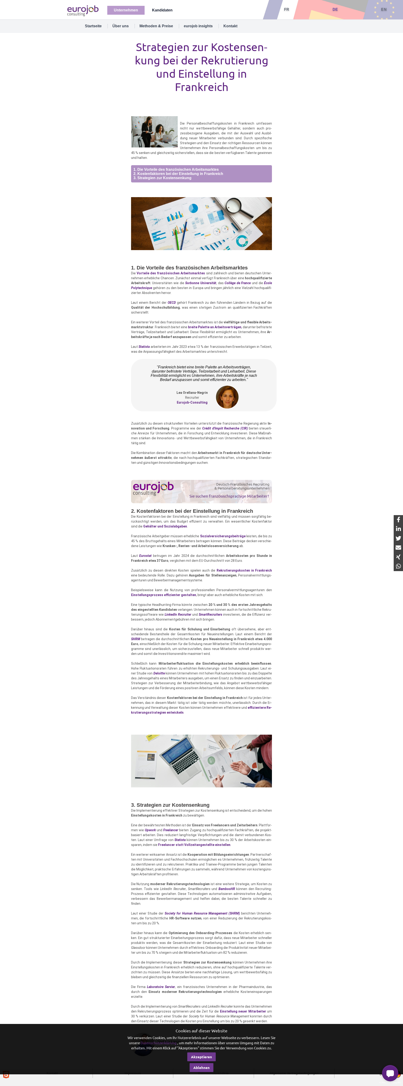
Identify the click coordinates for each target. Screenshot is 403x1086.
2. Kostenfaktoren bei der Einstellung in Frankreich (178, 174)
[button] (390, 1073)
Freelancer (170, 830)
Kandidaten (162, 10)
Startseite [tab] (93, 26)
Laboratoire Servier (161, 987)
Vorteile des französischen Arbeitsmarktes (171, 273)
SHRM (135, 639)
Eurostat (145, 556)
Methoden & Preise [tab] (156, 26)
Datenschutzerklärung (159, 1043)
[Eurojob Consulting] (83, 10)
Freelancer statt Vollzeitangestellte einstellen (194, 845)
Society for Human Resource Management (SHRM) (202, 913)
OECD (172, 302)
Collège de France (238, 283)
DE (335, 9)
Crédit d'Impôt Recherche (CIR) (225, 428)
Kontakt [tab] (230, 26)
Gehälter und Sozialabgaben (165, 526)
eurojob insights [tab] (198, 26)
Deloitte (159, 673)
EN (384, 9)
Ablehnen (201, 1067)
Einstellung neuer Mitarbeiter (243, 1011)
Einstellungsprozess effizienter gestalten (163, 595)
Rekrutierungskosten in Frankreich (244, 570)
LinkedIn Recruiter (178, 614)
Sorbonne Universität (200, 283)
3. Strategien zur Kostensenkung (162, 178)
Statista (144, 347)
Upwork (150, 830)
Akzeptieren (201, 1057)
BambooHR (227, 889)
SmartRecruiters (210, 614)
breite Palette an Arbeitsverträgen (214, 327)
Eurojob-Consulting (192, 402)
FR (286, 9)
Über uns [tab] (120, 26)
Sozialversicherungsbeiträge (223, 536)
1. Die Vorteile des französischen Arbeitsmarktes (176, 169)
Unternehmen (126, 10)
